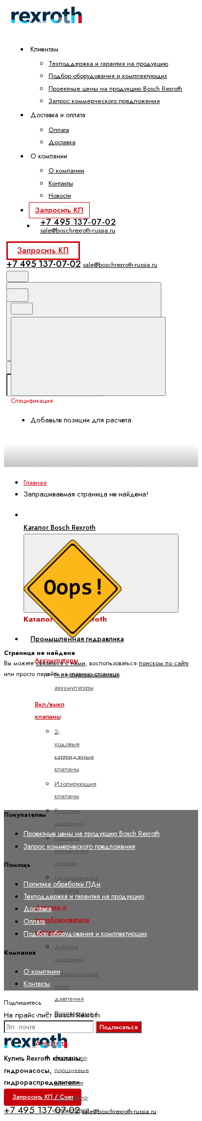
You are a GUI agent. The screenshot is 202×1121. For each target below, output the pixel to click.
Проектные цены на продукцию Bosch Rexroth (115, 88)
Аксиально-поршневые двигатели (71, 1070)
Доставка (62, 142)
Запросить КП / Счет (42, 1097)
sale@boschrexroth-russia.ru (77, 230)
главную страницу (94, 674)
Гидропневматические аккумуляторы (87, 681)
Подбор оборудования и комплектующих (108, 75)
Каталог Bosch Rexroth (60, 527)
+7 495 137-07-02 (78, 222)
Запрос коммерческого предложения (104, 100)
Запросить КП (59, 210)
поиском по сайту (164, 663)
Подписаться (119, 1027)
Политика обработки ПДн (62, 884)
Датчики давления (69, 953)
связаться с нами (60, 663)
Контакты (61, 183)
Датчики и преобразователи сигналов (62, 919)
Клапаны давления (69, 817)
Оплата (59, 129)
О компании (66, 170)
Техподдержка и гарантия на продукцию (108, 63)
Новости (60, 195)
